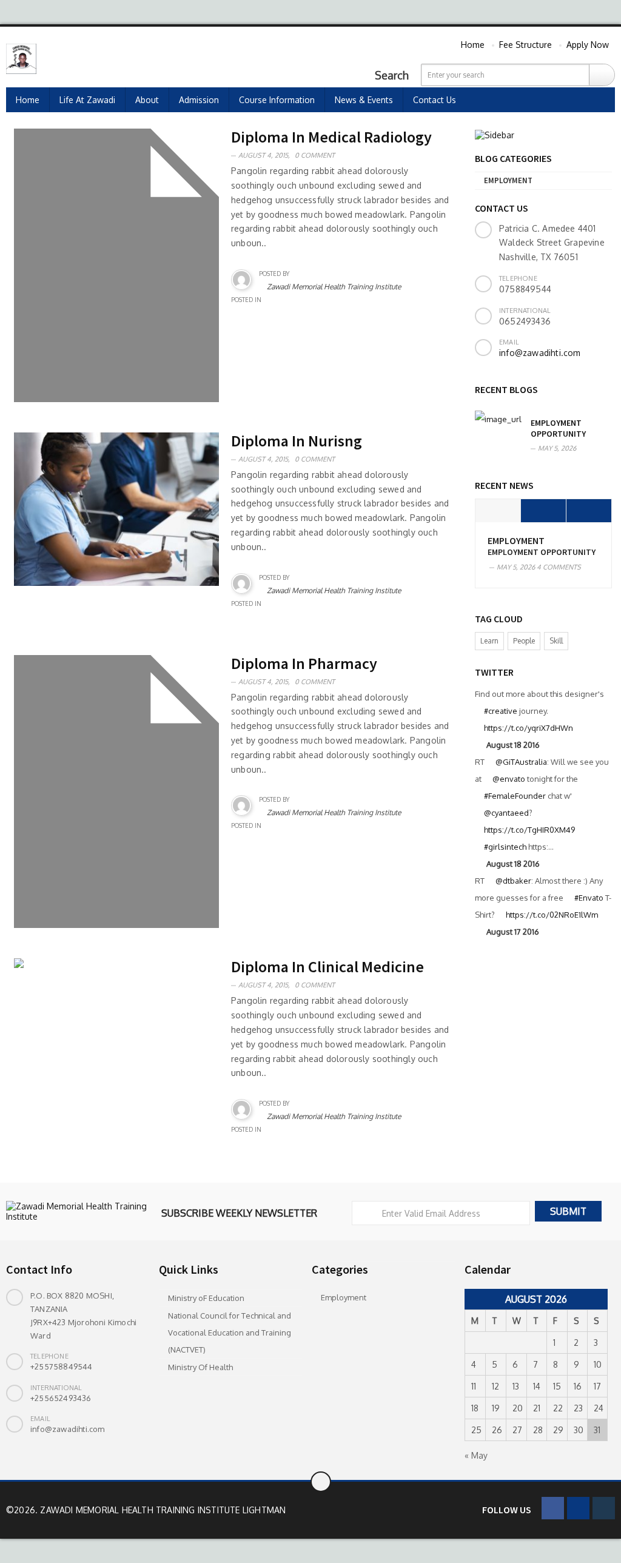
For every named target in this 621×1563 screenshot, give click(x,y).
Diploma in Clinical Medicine (327, 966)
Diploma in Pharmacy (304, 663)
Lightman (264, 1510)
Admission (199, 100)
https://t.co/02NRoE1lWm (552, 914)
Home (473, 44)
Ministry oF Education (206, 1298)
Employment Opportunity (558, 428)
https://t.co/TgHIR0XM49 (529, 830)
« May (476, 1455)
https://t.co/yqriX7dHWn (528, 728)
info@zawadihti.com (540, 353)
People (524, 640)
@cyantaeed (506, 813)
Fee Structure (525, 44)
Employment (508, 180)
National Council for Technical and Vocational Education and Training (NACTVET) (229, 1332)
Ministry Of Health (200, 1367)
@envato (508, 779)
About (147, 100)
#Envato (588, 898)
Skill (556, 640)
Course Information (277, 100)
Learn (489, 640)
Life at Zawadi (87, 100)
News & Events (364, 100)
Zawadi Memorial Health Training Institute (334, 286)
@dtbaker (513, 881)
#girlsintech (505, 847)
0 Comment (315, 155)
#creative (500, 711)
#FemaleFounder (515, 796)
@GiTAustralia (521, 762)
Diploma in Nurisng (296, 441)
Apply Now (587, 44)
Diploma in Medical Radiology (331, 137)
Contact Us (434, 100)
